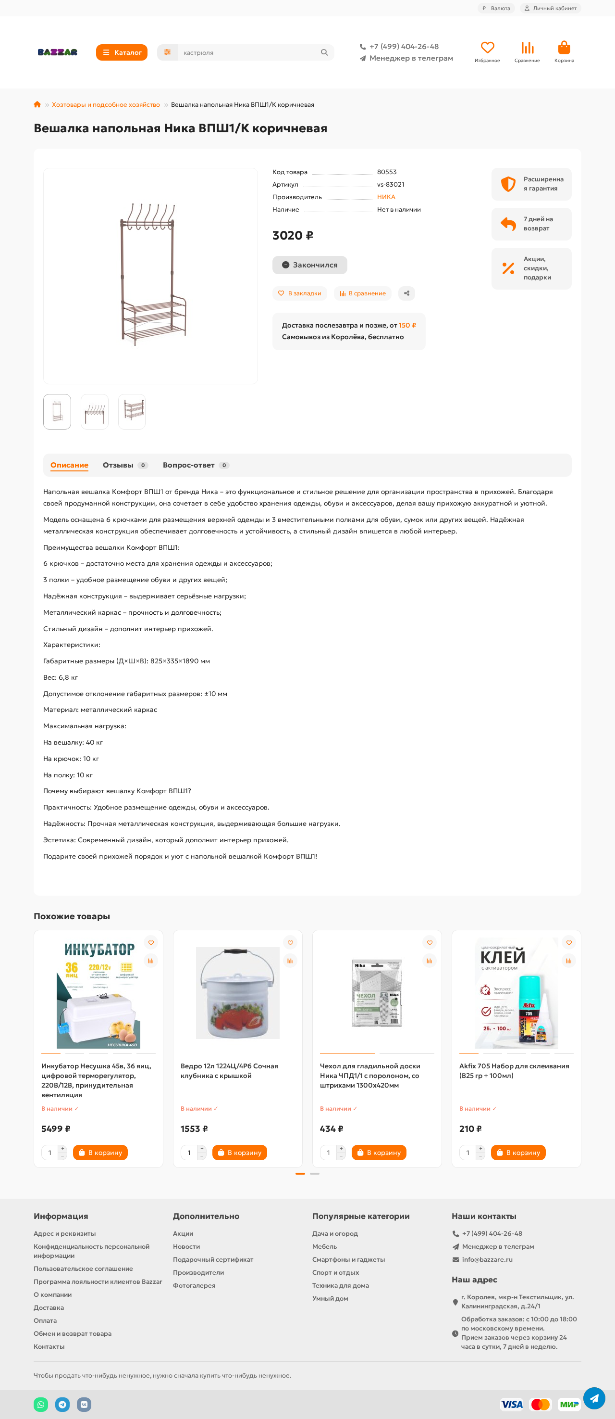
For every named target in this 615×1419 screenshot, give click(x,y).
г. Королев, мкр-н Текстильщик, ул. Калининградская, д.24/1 (517, 1301)
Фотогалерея (194, 1285)
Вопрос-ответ (194, 464)
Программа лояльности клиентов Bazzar (98, 1282)
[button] (34, 1047)
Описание (69, 464)
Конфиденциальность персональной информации (91, 1251)
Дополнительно (206, 1216)
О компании (53, 1295)
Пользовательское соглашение (83, 1269)
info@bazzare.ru (487, 1259)
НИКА (386, 197)
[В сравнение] (151, 960)
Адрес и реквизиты (65, 1233)
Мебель (324, 1246)
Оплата (45, 1321)
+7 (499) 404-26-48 (404, 46)
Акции (183, 1233)
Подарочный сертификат (213, 1259)
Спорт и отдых (335, 1272)
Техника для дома (340, 1285)
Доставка (49, 1308)
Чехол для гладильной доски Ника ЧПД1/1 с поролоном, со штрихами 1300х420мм (370, 1076)
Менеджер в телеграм (411, 58)
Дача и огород (335, 1233)
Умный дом (330, 1298)
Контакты (49, 1347)
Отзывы (124, 464)
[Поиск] (324, 52)
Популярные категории (361, 1216)
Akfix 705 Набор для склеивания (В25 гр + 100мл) (514, 1071)
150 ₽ (407, 325)
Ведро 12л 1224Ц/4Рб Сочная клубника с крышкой (229, 1071)
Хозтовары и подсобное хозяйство (106, 105)
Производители (198, 1272)
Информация (61, 1216)
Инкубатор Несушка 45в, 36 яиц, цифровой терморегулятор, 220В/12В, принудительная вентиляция (96, 1080)
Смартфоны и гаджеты (348, 1259)
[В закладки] (151, 942)
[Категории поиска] (167, 52)
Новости (186, 1246)
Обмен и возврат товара (72, 1334)
